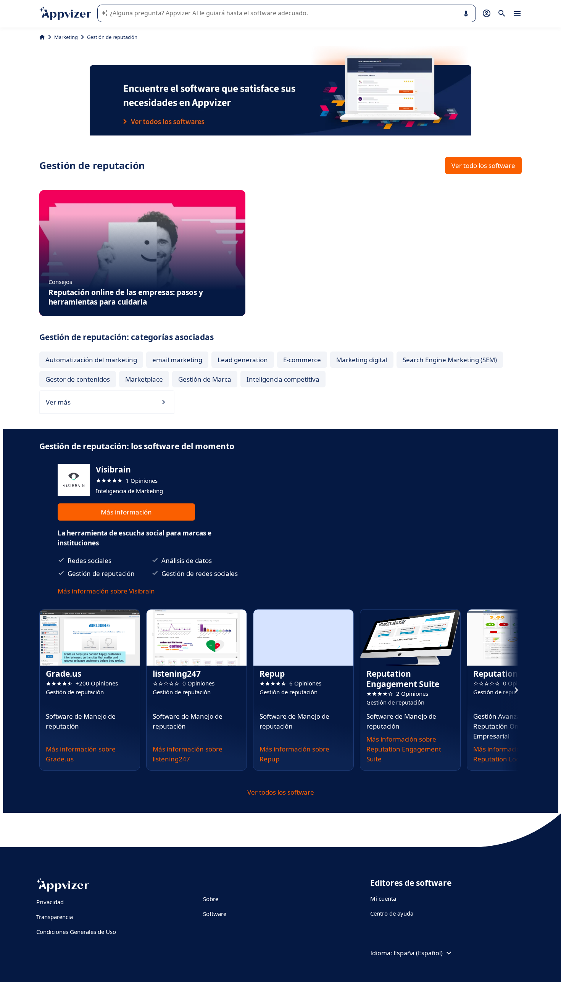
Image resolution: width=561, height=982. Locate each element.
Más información (126, 512)
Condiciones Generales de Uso (76, 931)
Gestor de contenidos (77, 379)
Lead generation (243, 359)
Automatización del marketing (91, 359)
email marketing (177, 359)
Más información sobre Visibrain (106, 591)
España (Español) (418, 953)
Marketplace (144, 379)
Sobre (210, 899)
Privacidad (50, 902)
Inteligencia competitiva (283, 379)
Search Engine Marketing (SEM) (450, 359)
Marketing (66, 37)
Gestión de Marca (204, 379)
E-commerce (302, 359)
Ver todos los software (280, 792)
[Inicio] (42, 37)
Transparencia (54, 917)
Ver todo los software (483, 165)
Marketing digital (361, 359)
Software (214, 914)
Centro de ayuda (391, 913)
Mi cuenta (383, 898)
